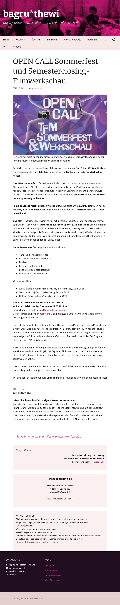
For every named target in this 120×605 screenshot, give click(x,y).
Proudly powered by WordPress (28, 598)
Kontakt (17, 46)
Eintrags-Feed (51, 570)
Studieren (52, 39)
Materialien (92, 39)
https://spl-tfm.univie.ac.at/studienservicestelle (38, 542)
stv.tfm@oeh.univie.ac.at (53, 309)
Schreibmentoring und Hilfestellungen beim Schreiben (47, 436)
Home (6, 39)
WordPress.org (52, 580)
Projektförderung (72, 39)
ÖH (4, 46)
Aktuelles (20, 39)
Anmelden (49, 565)
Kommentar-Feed (53, 575)
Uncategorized (38, 88)
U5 (106, 39)
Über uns (35, 39)
